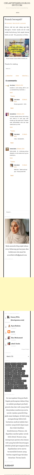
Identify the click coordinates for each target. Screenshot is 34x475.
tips (26, 388)
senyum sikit (9, 388)
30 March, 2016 (19, 85)
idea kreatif (13, 373)
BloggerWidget (25, 349)
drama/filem (8, 371)
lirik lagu (8, 378)
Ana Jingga (12, 85)
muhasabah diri (16, 378)
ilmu (19, 373)
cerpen (17, 368)
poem (6, 383)
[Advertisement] (17, 294)
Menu (17, 12)
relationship (9, 385)
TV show (7, 363)
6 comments (23, 23)
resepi (15, 385)
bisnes (14, 366)
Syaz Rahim (15, 326)
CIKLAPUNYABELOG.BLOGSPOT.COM (17, 4)
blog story (20, 366)
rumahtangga (22, 385)
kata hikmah (16, 375)
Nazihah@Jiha (13, 113)
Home (17, 75)
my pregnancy (9, 380)
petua (24, 380)
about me (13, 363)
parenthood (18, 380)
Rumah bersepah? (13, 19)
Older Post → (25, 75)
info (23, 373)
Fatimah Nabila (13, 148)
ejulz (13, 332)
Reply (11, 92)
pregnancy (12, 383)
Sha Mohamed (17, 338)
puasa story (19, 383)
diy (21, 368)
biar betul (8, 366)
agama (19, 363)
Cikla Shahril (17, 99)
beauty (24, 363)
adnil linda (15, 344)
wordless (8, 68)
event (15, 371)
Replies (13, 96)
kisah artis (24, 375)
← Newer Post (8, 75)
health (7, 373)
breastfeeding (9, 368)
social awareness (19, 388)
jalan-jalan (8, 375)
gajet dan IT (21, 371)
